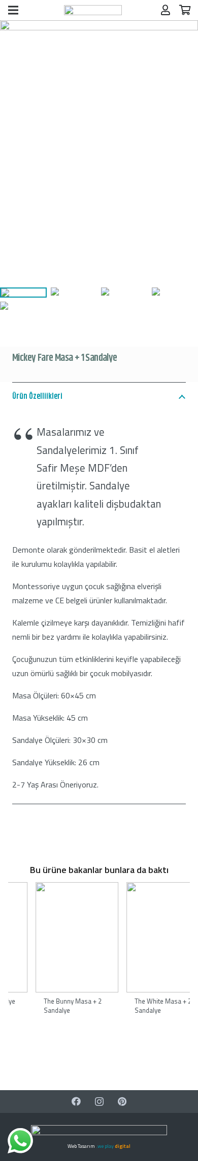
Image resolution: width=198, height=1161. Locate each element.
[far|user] (165, 10)
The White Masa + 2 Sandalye (84, 1005)
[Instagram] (99, 1101)
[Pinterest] (122, 1101)
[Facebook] (76, 1101)
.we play (113, 1146)
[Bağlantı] (93, 10)
